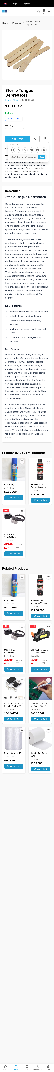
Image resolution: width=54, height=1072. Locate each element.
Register (26, 4)
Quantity (9, 125)
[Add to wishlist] (36, 139)
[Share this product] (45, 138)
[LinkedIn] (31, 150)
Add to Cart (17, 138)
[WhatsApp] (25, 150)
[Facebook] (12, 150)
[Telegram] (44, 150)
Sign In (15, 4)
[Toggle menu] (49, 11)
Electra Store (11, 100)
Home (5, 23)
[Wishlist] (22, 461)
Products (16, 23)
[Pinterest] (37, 150)
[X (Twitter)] (18, 150)
